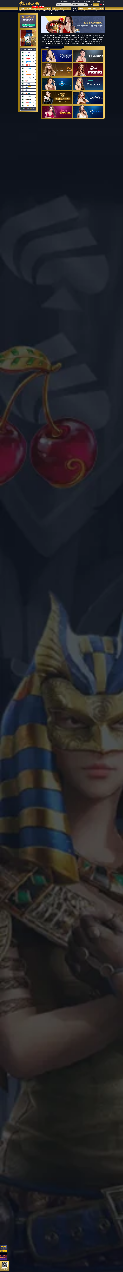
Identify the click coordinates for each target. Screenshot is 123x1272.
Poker (61, 8)
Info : (20, 11)
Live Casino (74, 8)
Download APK (67, 1)
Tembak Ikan (88, 8)
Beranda (22, 8)
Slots (41, 8)
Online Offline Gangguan (29, 108)
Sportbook (28, 8)
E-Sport (35, 8)
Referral (94, 8)
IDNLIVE (48, 8)
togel (68, 8)
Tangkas (81, 8)
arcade (55, 8)
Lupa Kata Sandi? (96, 1)
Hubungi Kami (86, 1)
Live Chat (76, 1)
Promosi (101, 8)
